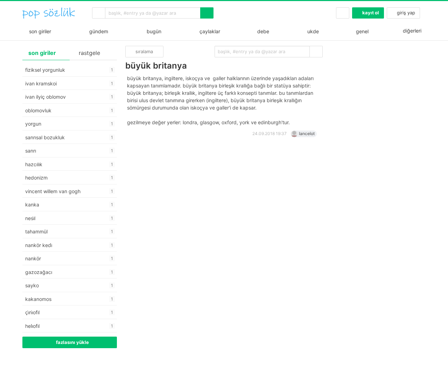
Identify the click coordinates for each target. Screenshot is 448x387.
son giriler (38, 31)
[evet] (316, 51)
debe (262, 31)
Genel (362, 31)
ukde (311, 31)
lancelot (307, 133)
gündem (97, 31)
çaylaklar (208, 31)
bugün (152, 31)
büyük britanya (156, 65)
